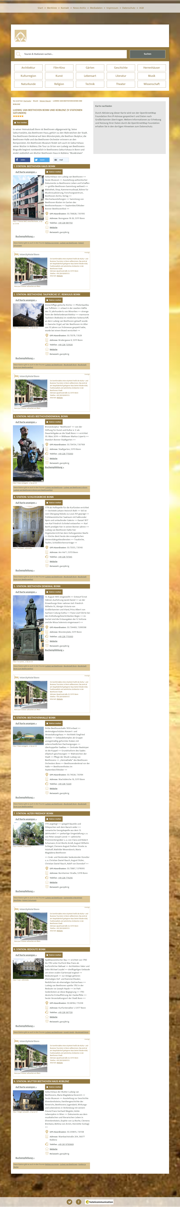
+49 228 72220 (64, 784)
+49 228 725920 (65, 345)
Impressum (112, 8)
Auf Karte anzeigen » (26, 172)
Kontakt (65, 8)
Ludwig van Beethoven (68, 242)
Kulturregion (28, 75)
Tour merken (22, 122)
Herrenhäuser (151, 67)
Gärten (90, 67)
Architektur (28, 67)
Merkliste (52, 8)
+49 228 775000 (65, 454)
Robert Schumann (29, 900)
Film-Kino (59, 67)
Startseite (27, 100)
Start (40, 8)
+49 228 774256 (65, 878)
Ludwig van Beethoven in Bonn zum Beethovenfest (33, 490)
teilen (23, 159)
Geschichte (121, 67)
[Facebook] (78, 1202)
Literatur (121, 75)
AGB (141, 8)
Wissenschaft (152, 84)
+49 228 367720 (65, 1012)
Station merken (55, 172)
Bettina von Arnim (52, 242)
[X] (69, 1202)
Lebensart (90, 75)
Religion (59, 84)
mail (61, 159)
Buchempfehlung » (25, 237)
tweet (42, 159)
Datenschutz (128, 8)
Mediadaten (96, 8)
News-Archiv (79, 8)
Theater (121, 84)
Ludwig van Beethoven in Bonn (75, 487)
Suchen (147, 54)
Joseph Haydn (69, 1032)
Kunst (59, 75)
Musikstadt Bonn (70, 364)
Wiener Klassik (45, 100)
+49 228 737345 (65, 557)
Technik (90, 84)
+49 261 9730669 (66, 1144)
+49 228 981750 (65, 223)
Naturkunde (28, 84)
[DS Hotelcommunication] (99, 1201)
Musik (151, 75)
